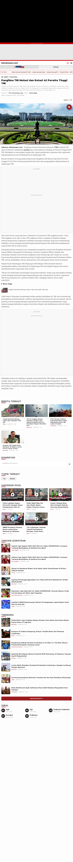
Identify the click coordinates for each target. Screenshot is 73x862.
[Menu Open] (71, 63)
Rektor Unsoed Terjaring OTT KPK (21, 72)
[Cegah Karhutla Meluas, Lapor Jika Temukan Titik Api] (4, 290)
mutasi (27, 150)
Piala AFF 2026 (64, 72)
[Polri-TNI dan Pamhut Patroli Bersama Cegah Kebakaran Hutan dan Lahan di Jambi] (60, 410)
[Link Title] (2, 77)
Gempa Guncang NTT (52, 72)
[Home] (9, 63)
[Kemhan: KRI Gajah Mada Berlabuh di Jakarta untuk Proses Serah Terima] (12, 437)
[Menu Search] (68, 63)
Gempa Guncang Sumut (38, 72)
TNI (56, 147)
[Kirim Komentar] (70, 464)
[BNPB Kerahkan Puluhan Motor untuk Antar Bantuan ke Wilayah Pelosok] (12, 519)
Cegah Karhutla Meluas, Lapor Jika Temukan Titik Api (28, 289)
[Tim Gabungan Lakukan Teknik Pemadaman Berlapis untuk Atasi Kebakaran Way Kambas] (36, 519)
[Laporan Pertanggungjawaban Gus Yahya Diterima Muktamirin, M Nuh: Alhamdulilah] (5, 581)
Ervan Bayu (33, 93)
